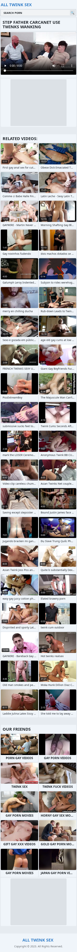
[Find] (72, 12)
